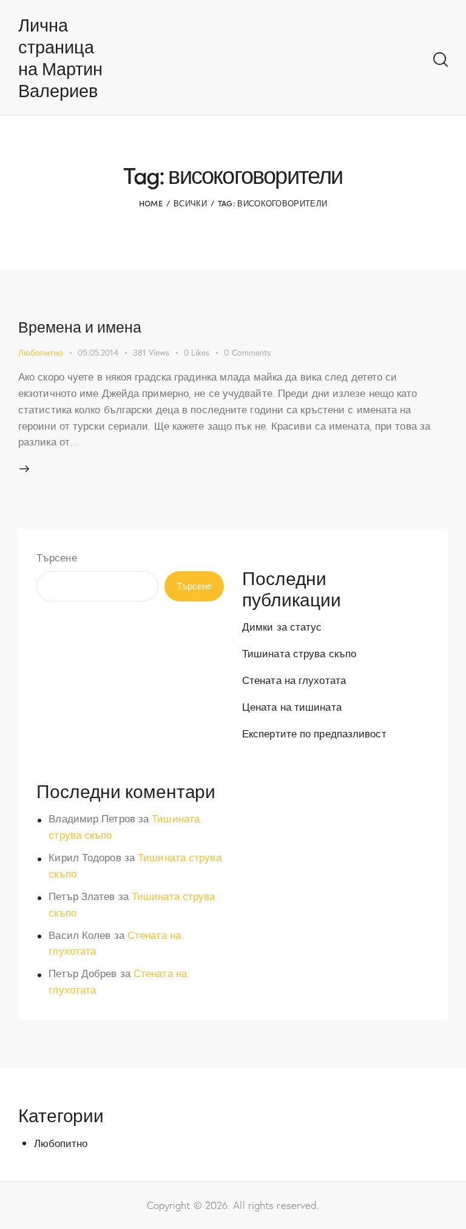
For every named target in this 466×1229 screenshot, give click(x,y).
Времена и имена (79, 326)
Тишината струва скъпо (299, 653)
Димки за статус (282, 627)
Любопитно (40, 352)
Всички (190, 203)
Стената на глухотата (294, 680)
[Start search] (440, 59)
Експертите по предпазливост (314, 733)
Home (151, 203)
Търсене (56, 557)
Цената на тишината (292, 707)
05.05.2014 (98, 352)
